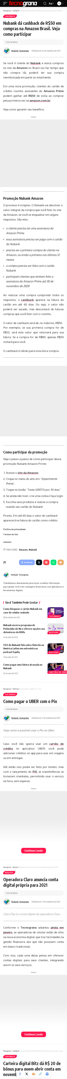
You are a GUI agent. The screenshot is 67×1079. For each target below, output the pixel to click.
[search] (45, 3)
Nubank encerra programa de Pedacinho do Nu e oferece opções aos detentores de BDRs (24, 629)
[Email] (33, 1073)
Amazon (23, 549)
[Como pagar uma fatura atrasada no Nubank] (55, 668)
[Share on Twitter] (26, 1073)
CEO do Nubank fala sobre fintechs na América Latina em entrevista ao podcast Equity (23, 648)
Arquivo (9, 873)
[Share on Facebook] (19, 1073)
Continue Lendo (33, 850)
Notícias (54, 633)
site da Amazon (28, 472)
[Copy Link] (40, 1073)
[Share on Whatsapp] (53, 562)
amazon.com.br (40, 100)
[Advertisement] (33, 153)
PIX (35, 771)
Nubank (33, 549)
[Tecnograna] (23, 3)
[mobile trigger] (6, 3)
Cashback (10, 16)
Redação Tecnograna (20, 51)
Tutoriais (54, 616)
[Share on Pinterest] (46, 562)
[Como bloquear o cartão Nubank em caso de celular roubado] (55, 612)
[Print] (47, 1073)
